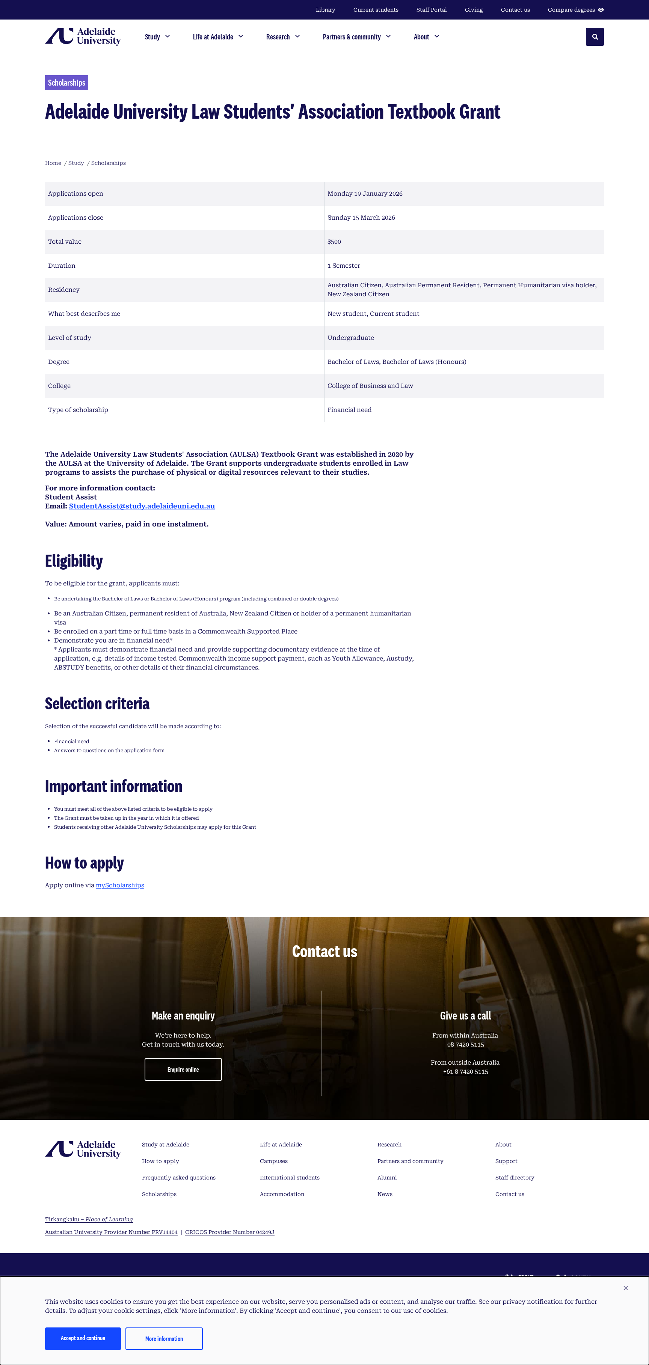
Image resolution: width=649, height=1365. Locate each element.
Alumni (387, 1178)
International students (290, 1178)
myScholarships (120, 885)
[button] (625, 1288)
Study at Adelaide (165, 1145)
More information (164, 1338)
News (384, 1194)
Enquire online (183, 1069)
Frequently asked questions (179, 1178)
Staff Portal (432, 10)
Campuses (274, 1161)
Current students (375, 10)
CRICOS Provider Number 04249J (230, 1232)
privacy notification (533, 1301)
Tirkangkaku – (89, 1219)
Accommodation (282, 1194)
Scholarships (159, 1194)
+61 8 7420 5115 (465, 1071)
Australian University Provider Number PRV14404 (111, 1232)
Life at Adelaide (281, 1145)
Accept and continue (83, 1337)
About (503, 1145)
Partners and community (410, 1161)
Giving (474, 10)
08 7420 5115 (465, 1044)
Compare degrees (571, 10)
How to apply (160, 1161)
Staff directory (514, 1178)
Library (325, 10)
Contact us (515, 10)
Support (506, 1161)
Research (389, 1145)
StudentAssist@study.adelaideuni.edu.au (142, 506)
